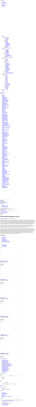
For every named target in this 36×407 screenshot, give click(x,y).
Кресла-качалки (8, 68)
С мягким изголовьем (9, 55)
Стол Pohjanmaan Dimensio (4, 353)
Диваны (3, 36)
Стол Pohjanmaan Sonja (3, 279)
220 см (7, 81)
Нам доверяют (4, 5)
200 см (7, 80)
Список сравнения (5, 205)
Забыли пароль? (5, 211)
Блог (3, 3)
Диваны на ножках (8, 47)
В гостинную (8, 38)
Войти (1, 209)
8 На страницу (4, 244)
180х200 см (7, 51)
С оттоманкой (8, 45)
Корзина (1, 202)
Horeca (3, 4)
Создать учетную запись (4, 212)
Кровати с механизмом (9, 57)
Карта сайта (4, 394)
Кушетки (7, 46)
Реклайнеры (7, 70)
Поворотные (7, 67)
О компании (4, 2)
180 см (7, 79)
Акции (3, 90)
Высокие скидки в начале (6, 241)
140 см (7, 77)
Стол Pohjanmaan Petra (3, 334)
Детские (7, 85)
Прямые (7, 41)
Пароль (1, 211)
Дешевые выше (4, 239)
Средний (7, 88)
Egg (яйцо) (7, 65)
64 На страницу (4, 246)
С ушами (7, 63)
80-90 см (7, 60)
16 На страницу (4, 245)
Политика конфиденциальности (7, 396)
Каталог (1, 93)
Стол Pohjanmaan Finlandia (4, 316)
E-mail (1, 210)
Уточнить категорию (3, 358)
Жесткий (7, 87)
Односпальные (8, 83)
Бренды (3, 89)
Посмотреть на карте (5, 404)
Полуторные (7, 84)
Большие (7, 66)
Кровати (3, 48)
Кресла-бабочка (8, 64)
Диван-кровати (8, 44)
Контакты (3, 6)
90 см (6, 61)
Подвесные (7, 69)
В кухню (7, 39)
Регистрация (4, 209)
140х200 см (7, 50)
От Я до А (3, 238)
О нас (3, 392)
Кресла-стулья (8, 62)
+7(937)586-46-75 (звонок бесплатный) (8, 400)
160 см (7, 78)
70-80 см (7, 59)
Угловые (7, 42)
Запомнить (2, 213)
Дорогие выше (4, 240)
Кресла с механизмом (9, 72)
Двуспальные (8, 54)
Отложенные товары (5, 206)
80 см (6, 75)
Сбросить (1, 385)
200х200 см (7, 52)
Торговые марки (4, 393)
